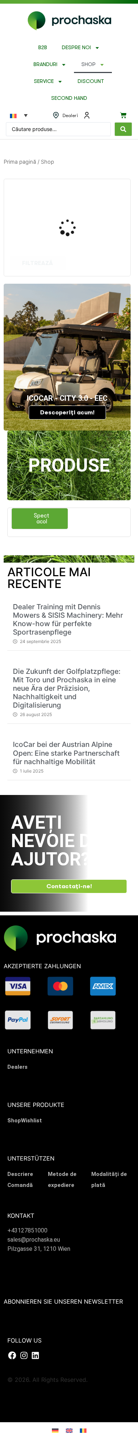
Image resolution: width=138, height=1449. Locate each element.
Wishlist (31, 1120)
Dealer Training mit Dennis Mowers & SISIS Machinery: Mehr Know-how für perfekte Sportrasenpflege (68, 619)
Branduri (45, 64)
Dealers (17, 1067)
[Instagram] (23, 1355)
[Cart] (123, 115)
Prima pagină (20, 162)
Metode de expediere (62, 1179)
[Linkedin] (35, 1355)
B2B (42, 47)
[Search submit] (123, 129)
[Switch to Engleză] (69, 1430)
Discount (91, 81)
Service (44, 81)
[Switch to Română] (83, 1430)
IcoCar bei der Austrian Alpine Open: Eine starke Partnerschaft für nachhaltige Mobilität (66, 753)
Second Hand (69, 98)
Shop (88, 64)
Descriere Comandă (20, 1179)
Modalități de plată (109, 1179)
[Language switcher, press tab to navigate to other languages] (19, 115)
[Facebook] (12, 1355)
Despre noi (76, 47)
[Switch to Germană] (55, 1430)
